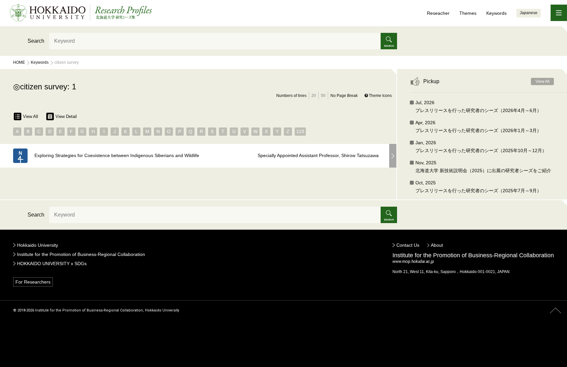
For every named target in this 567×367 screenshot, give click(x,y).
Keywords (496, 13)
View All (30, 116)
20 (313, 95)
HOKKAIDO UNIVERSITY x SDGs (52, 263)
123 (300, 131)
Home (19, 62)
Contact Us (407, 245)
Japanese (528, 13)
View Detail (66, 116)
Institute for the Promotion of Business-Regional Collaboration (81, 254)
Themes (467, 13)
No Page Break (344, 95)
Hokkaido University (37, 245)
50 (323, 95)
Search (36, 41)
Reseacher (438, 13)
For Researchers (33, 282)
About (437, 245)
